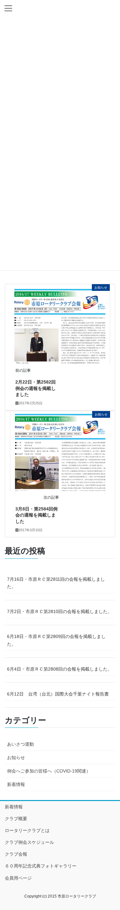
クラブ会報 (16, 854)
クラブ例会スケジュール (29, 842)
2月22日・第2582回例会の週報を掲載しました (35, 388)
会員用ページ (18, 878)
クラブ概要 (16, 818)
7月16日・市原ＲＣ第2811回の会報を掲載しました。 (56, 583)
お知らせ (16, 757)
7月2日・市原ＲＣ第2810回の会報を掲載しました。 (59, 611)
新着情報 (16, 784)
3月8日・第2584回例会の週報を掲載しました (36, 515)
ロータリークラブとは (27, 830)
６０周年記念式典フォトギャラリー (40, 865)
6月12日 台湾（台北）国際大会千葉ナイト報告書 (58, 693)
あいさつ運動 (20, 744)
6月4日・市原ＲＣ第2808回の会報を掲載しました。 (59, 669)
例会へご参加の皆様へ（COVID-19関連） (49, 771)
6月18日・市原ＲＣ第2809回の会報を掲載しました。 (56, 640)
